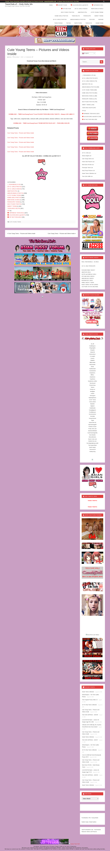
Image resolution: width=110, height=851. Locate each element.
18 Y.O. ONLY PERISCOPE (88, 266)
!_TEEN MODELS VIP (13, 184)
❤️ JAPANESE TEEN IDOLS (15, 213)
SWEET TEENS (98, 15)
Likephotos (92, 377)
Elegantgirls (92, 348)
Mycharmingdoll (92, 424)
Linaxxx (92, 358)
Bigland (92, 406)
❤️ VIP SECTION (66, 8)
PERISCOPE (87, 15)
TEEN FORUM (58, 23)
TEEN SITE (88, 23)
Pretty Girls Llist (92, 428)
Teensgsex (92, 395)
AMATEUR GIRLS (86, 272)
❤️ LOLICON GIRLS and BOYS (79, 5)
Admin (10, 57)
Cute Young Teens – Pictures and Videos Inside (21, 233)
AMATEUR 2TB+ (82, 12)
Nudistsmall (92, 368)
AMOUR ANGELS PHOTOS (78, 19)
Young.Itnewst (92, 418)
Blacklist (92, 403)
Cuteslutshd (92, 370)
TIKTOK (68, 23)
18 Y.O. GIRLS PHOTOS (60, 19)
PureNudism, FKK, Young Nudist (90, 817)
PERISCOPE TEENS (13, 202)
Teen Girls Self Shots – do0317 (90, 740)
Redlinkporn (92, 346)
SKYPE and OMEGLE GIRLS (89, 274)
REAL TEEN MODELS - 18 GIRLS (90, 261)
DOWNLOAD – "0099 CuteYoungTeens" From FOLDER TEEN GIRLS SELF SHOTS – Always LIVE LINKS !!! (41, 114)
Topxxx (92, 387)
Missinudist (92, 364)
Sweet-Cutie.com (92, 439)
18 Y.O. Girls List (86, 152)
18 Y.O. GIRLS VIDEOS (81, 8)
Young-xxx (92, 389)
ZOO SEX (92, 19)
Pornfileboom (92, 412)
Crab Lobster (92, 401)
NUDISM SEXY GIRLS (87, 280)
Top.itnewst (92, 383)
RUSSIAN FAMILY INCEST (88, 270)
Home (51, 5)
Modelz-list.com (92, 441)
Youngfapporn (92, 410)
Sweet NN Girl (92, 422)
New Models (92, 435)
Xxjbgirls (92, 360)
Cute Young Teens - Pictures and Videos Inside (20, 133)
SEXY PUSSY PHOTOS (67, 12)
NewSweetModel (92, 430)
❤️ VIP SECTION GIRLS (14, 217)
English (86, 53)
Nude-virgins (92, 447)
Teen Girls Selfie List (87, 176)
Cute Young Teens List (88, 158)
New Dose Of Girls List (88, 164)
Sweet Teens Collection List (89, 173)
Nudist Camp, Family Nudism (89, 822)
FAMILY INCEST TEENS (88, 282)
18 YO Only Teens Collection (89, 704)
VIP (8, 210)
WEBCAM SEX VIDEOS (88, 278)
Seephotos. (92, 372)
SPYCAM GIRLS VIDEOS (88, 276)
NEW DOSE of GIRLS (97, 8)
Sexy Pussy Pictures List (88, 170)
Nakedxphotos (92, 397)
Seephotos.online (92, 381)
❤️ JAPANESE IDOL (97, 5)
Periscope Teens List (87, 167)
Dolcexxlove (92, 354)
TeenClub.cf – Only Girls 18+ (19, 4)
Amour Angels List (86, 155)
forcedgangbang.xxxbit (92, 443)
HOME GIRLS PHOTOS (61, 15)
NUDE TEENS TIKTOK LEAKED (90, 284)
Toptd (92, 420)
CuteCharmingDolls (92, 432)
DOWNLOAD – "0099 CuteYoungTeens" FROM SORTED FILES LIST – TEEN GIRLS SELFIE (41, 123)
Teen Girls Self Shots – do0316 (90, 775)
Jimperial (92, 352)
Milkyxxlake (92, 362)
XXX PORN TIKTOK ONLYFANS (90, 286)
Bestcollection (92, 437)
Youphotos (92, 379)
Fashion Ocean (92, 426)
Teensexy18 (92, 449)
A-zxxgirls (92, 356)
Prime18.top (92, 385)
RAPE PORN (78, 23)
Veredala (92, 416)
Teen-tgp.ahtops (92, 445)
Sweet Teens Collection (88, 691)
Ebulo (92, 366)
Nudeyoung (92, 451)
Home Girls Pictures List (88, 161)
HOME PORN (99, 23)
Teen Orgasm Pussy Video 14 (89, 699)
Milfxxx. (92, 374)
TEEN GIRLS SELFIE (13, 208)
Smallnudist (92, 408)
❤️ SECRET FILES (61, 5)
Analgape (92, 391)
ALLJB (92, 343)
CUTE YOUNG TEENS (97, 12)
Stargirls (92, 350)
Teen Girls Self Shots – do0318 (90, 714)
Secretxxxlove (92, 414)
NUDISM (100, 19)
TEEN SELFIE (76, 15)
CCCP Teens (92, 399)
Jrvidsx (92, 393)
